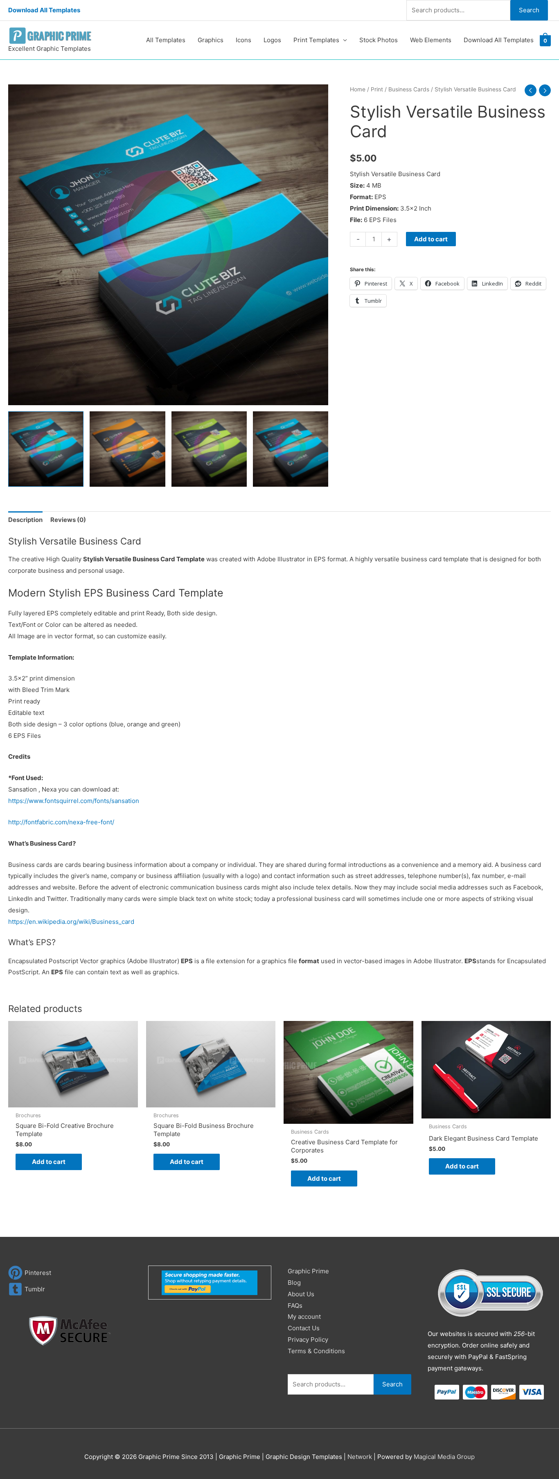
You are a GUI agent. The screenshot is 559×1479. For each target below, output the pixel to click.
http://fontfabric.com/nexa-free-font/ (61, 822)
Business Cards (408, 89)
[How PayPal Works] (209, 1282)
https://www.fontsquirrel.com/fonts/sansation (73, 801)
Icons (243, 40)
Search (529, 10)
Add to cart (431, 239)
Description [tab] (25, 520)
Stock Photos (378, 40)
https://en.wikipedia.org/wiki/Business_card (71, 922)
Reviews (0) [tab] (68, 520)
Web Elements (430, 40)
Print (377, 89)
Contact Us (304, 1328)
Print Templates (316, 40)
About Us (301, 1294)
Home (357, 89)
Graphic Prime (308, 1271)
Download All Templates (44, 10)
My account (304, 1316)
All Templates (165, 40)
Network (359, 1457)
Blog (294, 1282)
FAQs (295, 1305)
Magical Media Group (444, 1457)
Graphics (210, 40)
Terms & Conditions (316, 1351)
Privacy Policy (308, 1339)
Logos (272, 40)
